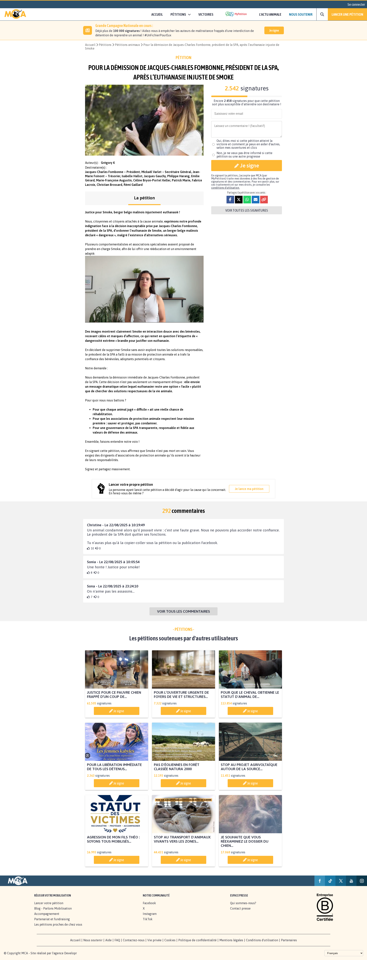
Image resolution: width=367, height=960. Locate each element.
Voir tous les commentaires (183, 611)
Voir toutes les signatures (246, 210)
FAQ (117, 940)
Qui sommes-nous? (243, 903)
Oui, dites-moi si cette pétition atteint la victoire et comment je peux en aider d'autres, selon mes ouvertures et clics (248, 144)
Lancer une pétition (347, 14)
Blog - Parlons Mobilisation (53, 908)
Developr (70, 953)
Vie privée (154, 940)
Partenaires (289, 940)
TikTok (148, 919)
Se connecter (356, 4)
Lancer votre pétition (48, 903)
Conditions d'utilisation (262, 940)
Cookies (169, 940)
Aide (108, 940)
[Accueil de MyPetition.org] (15, 14)
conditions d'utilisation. (225, 187)
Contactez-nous (134, 940)
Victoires (205, 14)
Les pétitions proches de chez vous (58, 924)
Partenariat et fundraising (52, 919)
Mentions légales (231, 940)
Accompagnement (46, 913)
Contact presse (240, 908)
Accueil (157, 14)
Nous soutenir (301, 14)
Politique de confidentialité (197, 940)
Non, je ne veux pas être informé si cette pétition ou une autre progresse (244, 154)
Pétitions (105, 44)
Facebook (149, 903)
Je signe (274, 30)
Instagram (150, 913)
